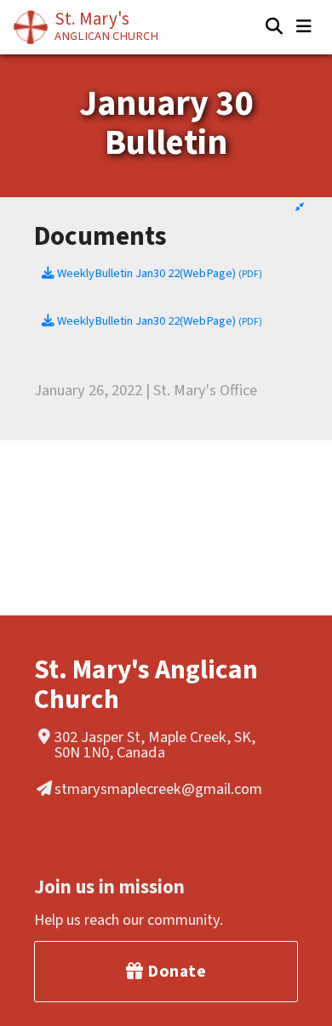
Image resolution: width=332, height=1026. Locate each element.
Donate (175, 971)
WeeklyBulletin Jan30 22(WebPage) (158, 273)
